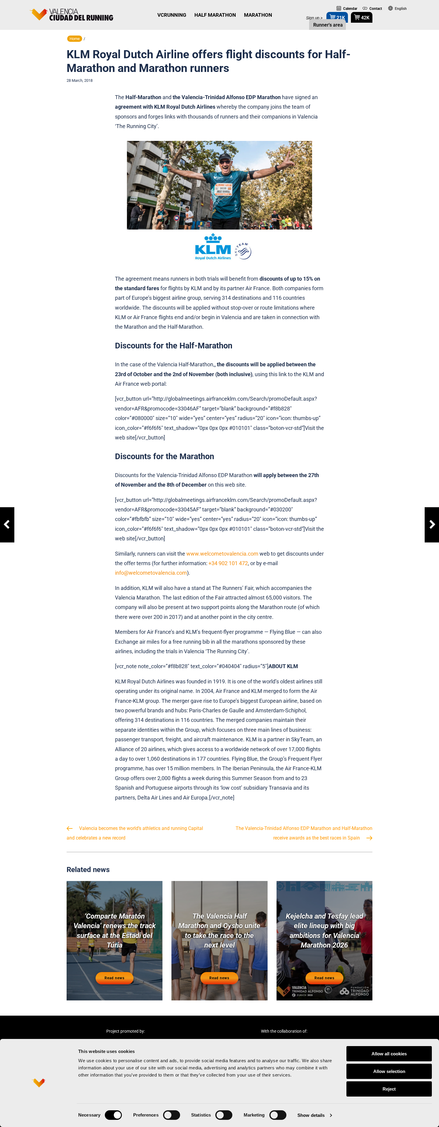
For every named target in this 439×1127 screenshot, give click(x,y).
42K (364, 18)
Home (75, 38)
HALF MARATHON (215, 15)
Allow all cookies (389, 1053)
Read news (115, 978)
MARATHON (258, 15)
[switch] (171, 1115)
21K (340, 18)
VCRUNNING (171, 15)
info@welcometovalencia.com (151, 573)
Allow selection (389, 1071)
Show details (311, 1115)
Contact (375, 9)
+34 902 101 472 (228, 563)
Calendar (349, 9)
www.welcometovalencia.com (222, 554)
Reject (389, 1088)
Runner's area (327, 25)
